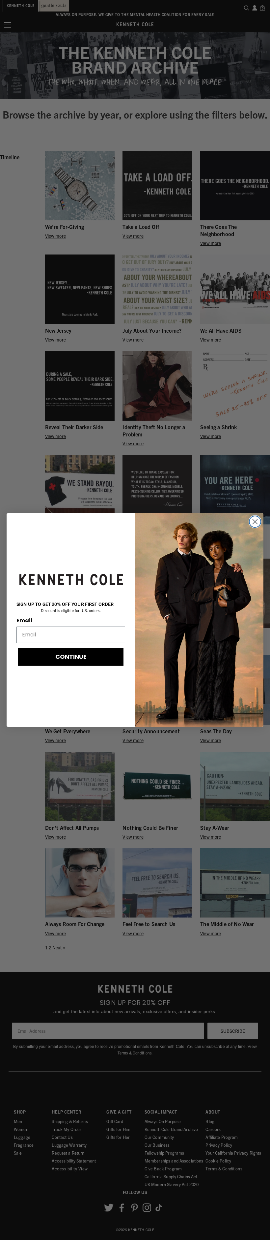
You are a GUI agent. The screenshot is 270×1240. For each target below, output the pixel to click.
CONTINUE (71, 657)
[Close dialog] (255, 521)
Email (24, 620)
